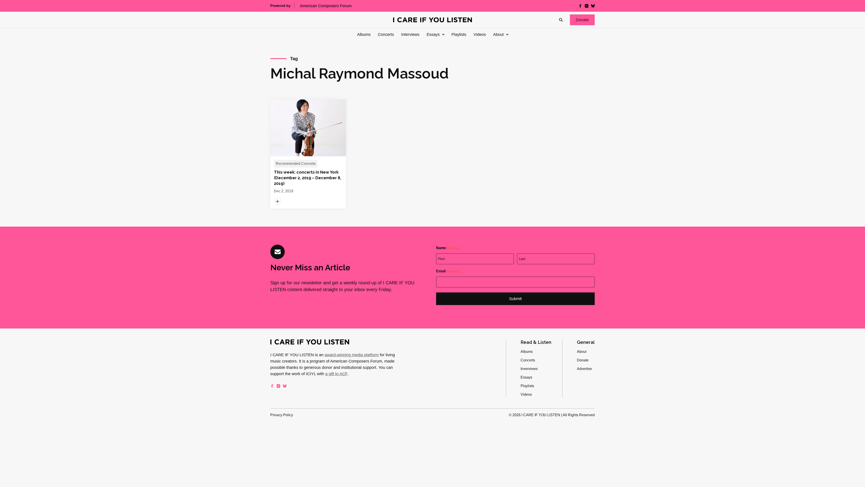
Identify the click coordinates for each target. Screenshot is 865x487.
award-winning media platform (352, 355)
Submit (515, 298)
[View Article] (308, 154)
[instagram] (586, 6)
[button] (582, 19)
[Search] (560, 19)
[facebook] (580, 6)
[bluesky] (593, 6)
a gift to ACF (336, 374)
